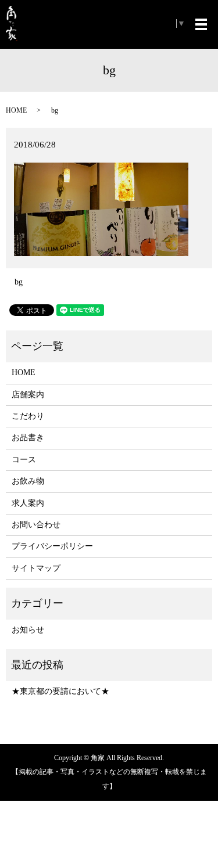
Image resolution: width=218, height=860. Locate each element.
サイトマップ (36, 568)
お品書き (28, 437)
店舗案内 (28, 394)
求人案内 (28, 503)
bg (19, 282)
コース (24, 459)
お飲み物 (28, 481)
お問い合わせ (36, 524)
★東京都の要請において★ (60, 691)
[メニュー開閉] (201, 24)
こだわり (28, 416)
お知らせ (28, 629)
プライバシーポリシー (52, 546)
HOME (16, 110)
